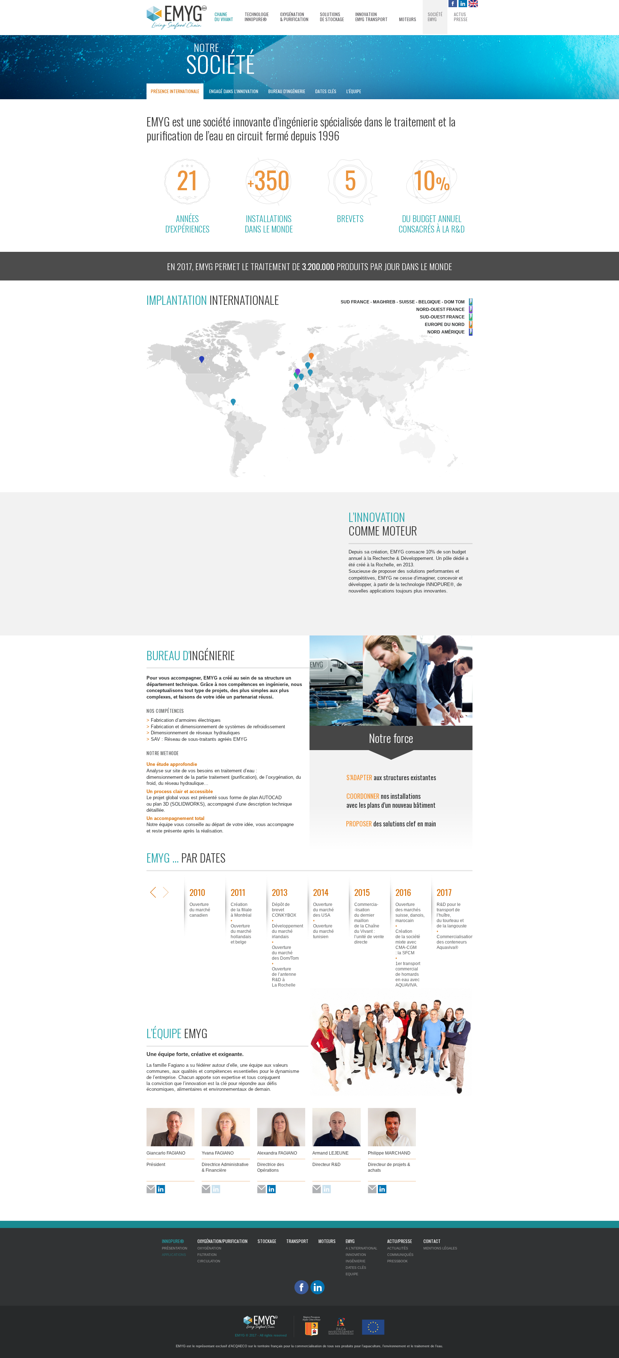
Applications (174, 1255)
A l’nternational (361, 1248)
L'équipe (353, 91)
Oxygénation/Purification (222, 1241)
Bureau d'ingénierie (286, 91)
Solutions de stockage (332, 17)
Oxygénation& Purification (294, 17)
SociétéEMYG (435, 17)
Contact (432, 1241)
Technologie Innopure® (257, 17)
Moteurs (407, 19)
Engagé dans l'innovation (233, 91)
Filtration (207, 1255)
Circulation (208, 1261)
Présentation (174, 1248)
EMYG (350, 1241)
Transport (297, 1241)
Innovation (356, 1255)
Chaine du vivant (224, 17)
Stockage (267, 1241)
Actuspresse (460, 17)
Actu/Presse (399, 1241)
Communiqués (400, 1255)
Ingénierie (355, 1261)
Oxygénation (209, 1248)
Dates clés (325, 91)
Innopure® (173, 1241)
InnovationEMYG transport (371, 17)
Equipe (352, 1274)
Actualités (397, 1248)
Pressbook (397, 1261)
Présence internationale (175, 91)
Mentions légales (440, 1248)
